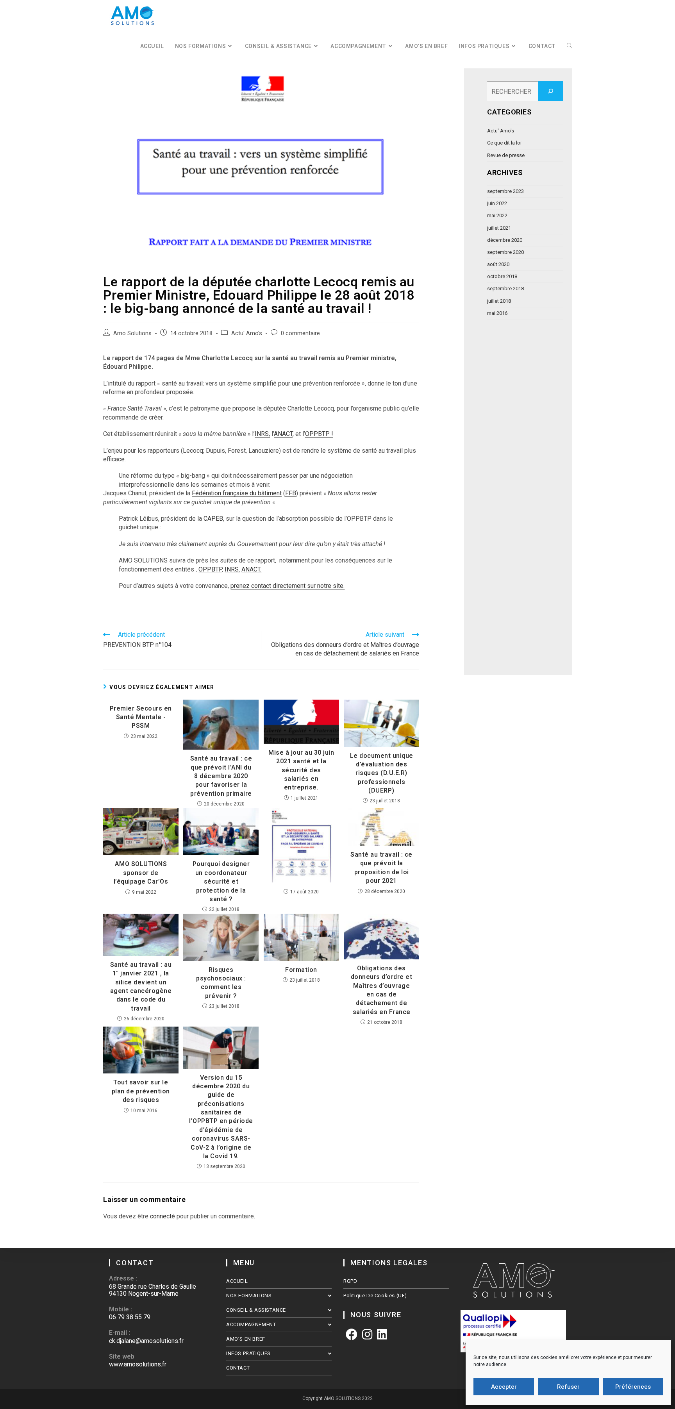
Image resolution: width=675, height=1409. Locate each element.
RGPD (350, 1281)
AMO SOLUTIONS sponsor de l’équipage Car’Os (141, 872)
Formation (301, 969)
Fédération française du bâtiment (237, 493)
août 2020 (498, 264)
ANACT (283, 434)
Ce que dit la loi (504, 143)
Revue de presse (506, 155)
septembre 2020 (505, 252)
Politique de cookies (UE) (375, 1295)
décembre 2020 (504, 240)
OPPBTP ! (319, 434)
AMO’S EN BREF (245, 1339)
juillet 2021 (499, 228)
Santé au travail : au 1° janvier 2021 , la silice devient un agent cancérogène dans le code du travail (141, 986)
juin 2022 (497, 203)
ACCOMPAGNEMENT (251, 1324)
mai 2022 (497, 215)
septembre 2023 (505, 191)
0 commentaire (300, 333)
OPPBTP (210, 569)
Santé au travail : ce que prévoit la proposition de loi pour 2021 (381, 867)
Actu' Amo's (246, 333)
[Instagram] (367, 1335)
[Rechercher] (550, 91)
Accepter (504, 1386)
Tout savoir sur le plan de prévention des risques (141, 1091)
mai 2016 (497, 313)
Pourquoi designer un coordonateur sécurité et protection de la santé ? (221, 881)
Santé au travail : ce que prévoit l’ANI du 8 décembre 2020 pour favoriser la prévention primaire (221, 776)
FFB (290, 493)
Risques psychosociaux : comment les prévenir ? (221, 983)
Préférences (633, 1386)
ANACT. (251, 569)
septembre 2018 (505, 288)
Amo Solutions (132, 333)
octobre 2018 (502, 276)
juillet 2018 (499, 301)
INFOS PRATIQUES (248, 1353)
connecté (162, 1216)
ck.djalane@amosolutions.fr (146, 1341)
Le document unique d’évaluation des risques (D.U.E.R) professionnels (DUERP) (381, 773)
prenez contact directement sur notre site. (287, 585)
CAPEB (213, 518)
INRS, (262, 434)
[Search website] (569, 46)
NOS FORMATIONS (248, 1295)
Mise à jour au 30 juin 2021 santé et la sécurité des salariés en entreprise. (301, 770)
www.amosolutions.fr (137, 1364)
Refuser (568, 1386)
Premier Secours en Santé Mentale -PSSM (141, 717)
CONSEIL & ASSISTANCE (256, 1310)
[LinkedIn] (382, 1335)
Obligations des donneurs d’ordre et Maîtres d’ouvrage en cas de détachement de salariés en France (381, 990)
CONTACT (238, 1368)
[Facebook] (351, 1335)
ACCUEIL (237, 1281)
